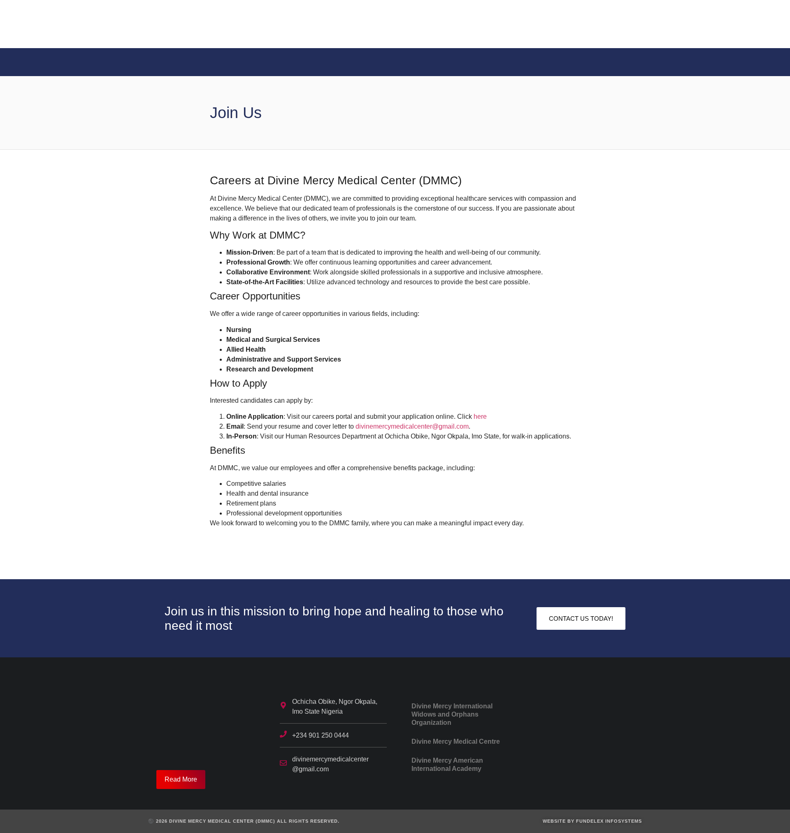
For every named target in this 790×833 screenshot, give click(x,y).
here (480, 416)
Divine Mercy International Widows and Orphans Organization (452, 714)
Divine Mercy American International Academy (447, 764)
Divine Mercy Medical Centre (455, 741)
